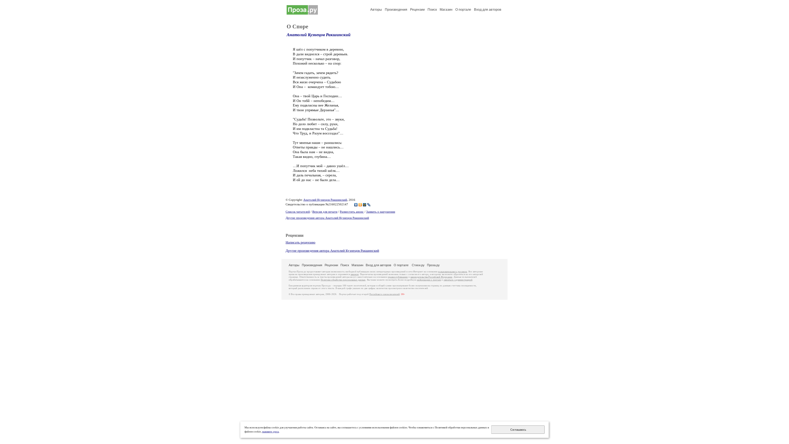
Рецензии (417, 9)
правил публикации (398, 277)
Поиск (432, 9)
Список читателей (298, 211)
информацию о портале (429, 280)
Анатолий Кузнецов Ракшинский (319, 34)
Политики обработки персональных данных (343, 280)
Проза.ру (433, 265)
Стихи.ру (418, 265)
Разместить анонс (352, 211)
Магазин (446, 9)
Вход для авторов (487, 9)
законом (355, 274)
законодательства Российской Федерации (431, 277)
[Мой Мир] (364, 204)
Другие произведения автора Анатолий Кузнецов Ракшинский (327, 218)
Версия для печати (324, 211)
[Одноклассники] (360, 204)
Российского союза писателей (384, 294)
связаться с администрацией (458, 280)
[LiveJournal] (369, 204)
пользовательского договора (452, 272)
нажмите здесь (270, 431)
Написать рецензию (300, 242)
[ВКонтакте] (356, 204)
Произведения (396, 9)
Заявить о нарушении (380, 211)
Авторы (376, 9)
